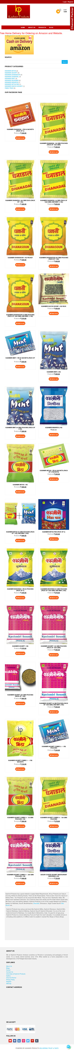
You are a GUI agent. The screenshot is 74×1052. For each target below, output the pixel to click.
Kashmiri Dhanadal (12, 76)
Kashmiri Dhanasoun (12, 75)
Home (23, 27)
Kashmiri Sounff (11, 73)
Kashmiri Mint (10, 78)
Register (8, 981)
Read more (54, 313)
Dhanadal (36, 903)
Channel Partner (11, 978)
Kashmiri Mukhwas (11, 80)
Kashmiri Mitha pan (12, 84)
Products (42, 27)
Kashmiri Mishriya (11, 82)
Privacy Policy (10, 980)
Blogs (8, 968)
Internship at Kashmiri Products (15, 974)
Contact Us (9, 972)
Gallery (8, 976)
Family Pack (9, 88)
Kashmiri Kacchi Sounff (14, 86)
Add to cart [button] (21, 138)
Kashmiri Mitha (10, 71)
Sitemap (8, 983)
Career (8, 970)
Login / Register (68, 2)
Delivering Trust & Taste (49, 1048)
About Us (31, 27)
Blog (51, 27)
